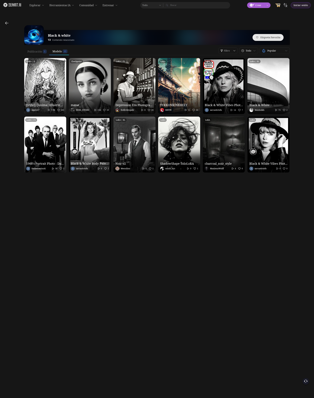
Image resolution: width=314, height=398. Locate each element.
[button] (248, 50)
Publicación (34, 51)
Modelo (57, 51)
